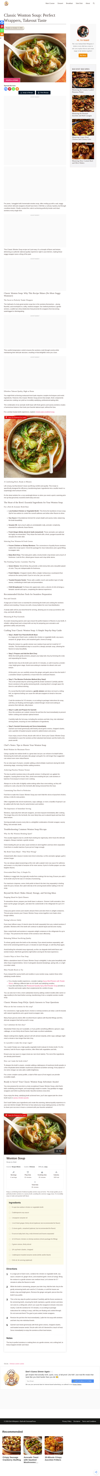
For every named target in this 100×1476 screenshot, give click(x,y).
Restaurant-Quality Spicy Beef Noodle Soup (42, 986)
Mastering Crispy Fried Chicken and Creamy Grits (81, 138)
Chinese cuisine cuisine (17, 1363)
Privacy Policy (66, 1421)
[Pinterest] (9, 89)
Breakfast (69, 3)
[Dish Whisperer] (6, 3)
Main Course (50, 3)
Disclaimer (76, 1421)
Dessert (60, 3)
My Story (83, 55)
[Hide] (1, 38)
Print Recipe (44, 92)
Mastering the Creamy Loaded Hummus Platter (83, 91)
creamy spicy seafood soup (45, 412)
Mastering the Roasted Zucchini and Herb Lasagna (82, 115)
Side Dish (79, 3)
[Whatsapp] (13, 89)
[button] (93, 3)
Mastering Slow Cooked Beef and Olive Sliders (82, 162)
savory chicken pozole (21, 1098)
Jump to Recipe (28, 92)
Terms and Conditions (89, 1421)
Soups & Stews (12, 80)
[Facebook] (6, 89)
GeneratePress (31, 1421)
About (88, 3)
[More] (17, 89)
